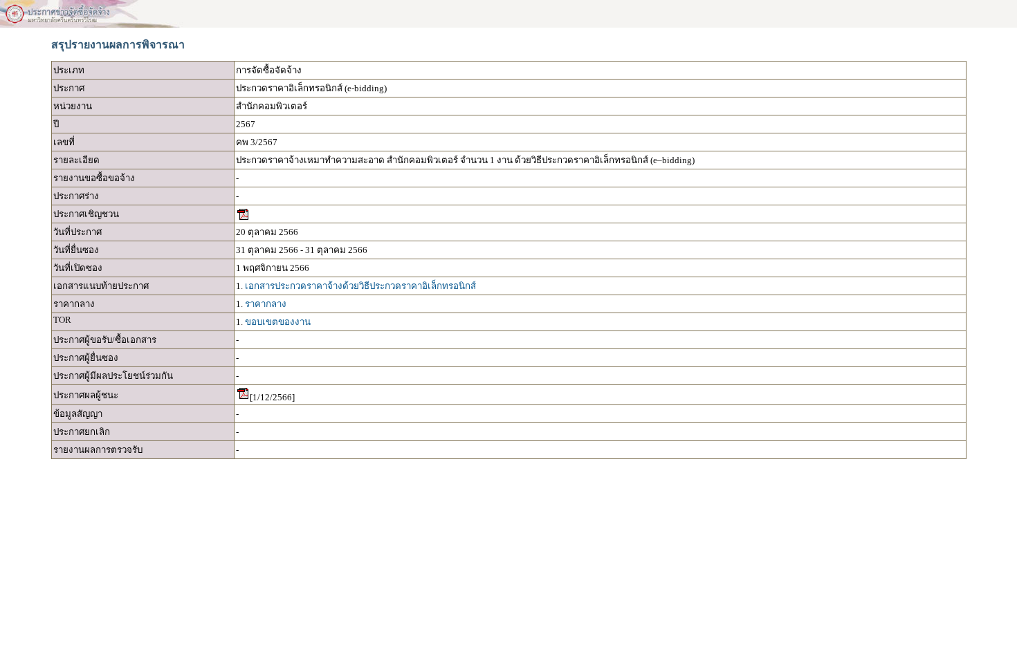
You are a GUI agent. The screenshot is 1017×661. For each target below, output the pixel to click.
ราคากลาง (265, 304)
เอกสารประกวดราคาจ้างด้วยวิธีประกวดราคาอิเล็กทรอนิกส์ (360, 286)
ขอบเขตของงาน (278, 322)
